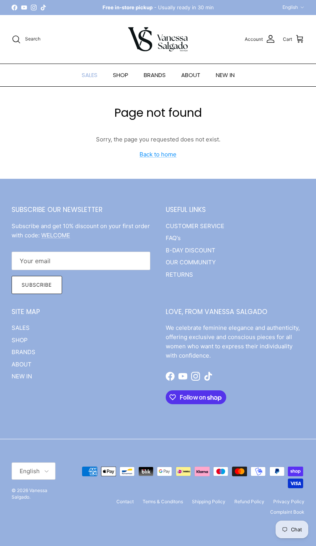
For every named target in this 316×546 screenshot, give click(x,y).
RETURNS (179, 274)
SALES (89, 75)
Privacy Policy (288, 501)
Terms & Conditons (163, 501)
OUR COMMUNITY (191, 262)
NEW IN (225, 75)
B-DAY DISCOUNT (190, 250)
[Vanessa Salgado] (158, 39)
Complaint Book (287, 512)
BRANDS (155, 75)
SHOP (120, 75)
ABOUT (190, 75)
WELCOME (55, 235)
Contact (125, 501)
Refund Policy (249, 501)
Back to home (158, 154)
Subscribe (37, 285)
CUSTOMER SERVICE (195, 226)
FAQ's (173, 238)
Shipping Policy (208, 501)
